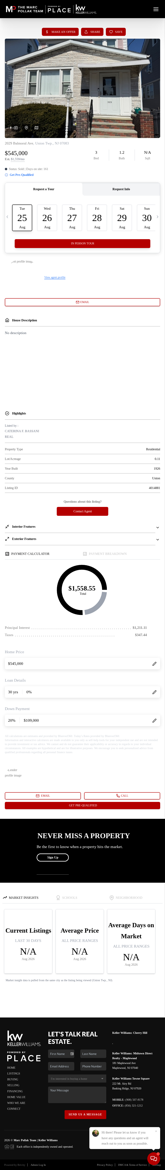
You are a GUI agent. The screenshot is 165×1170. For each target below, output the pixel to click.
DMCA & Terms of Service (132, 1164)
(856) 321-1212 (127, 1105)
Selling (13, 1085)
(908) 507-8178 (127, 1099)
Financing (15, 1091)
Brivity (21, 1164)
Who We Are (16, 1103)
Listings (13, 1073)
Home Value (16, 1097)
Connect (14, 1108)
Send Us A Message (85, 1114)
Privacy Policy (105, 1164)
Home (11, 1067)
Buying (12, 1079)
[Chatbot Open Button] (153, 1158)
